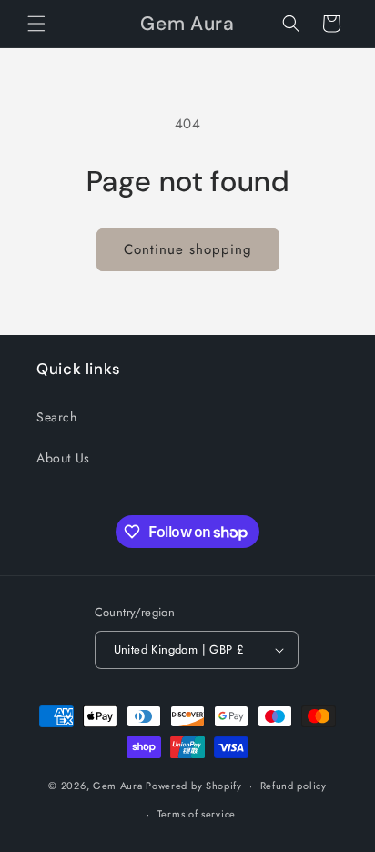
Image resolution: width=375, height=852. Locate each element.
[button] (36, 24)
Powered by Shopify (194, 785)
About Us (63, 458)
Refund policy (293, 785)
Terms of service (196, 813)
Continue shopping (188, 249)
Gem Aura (118, 785)
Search (56, 417)
